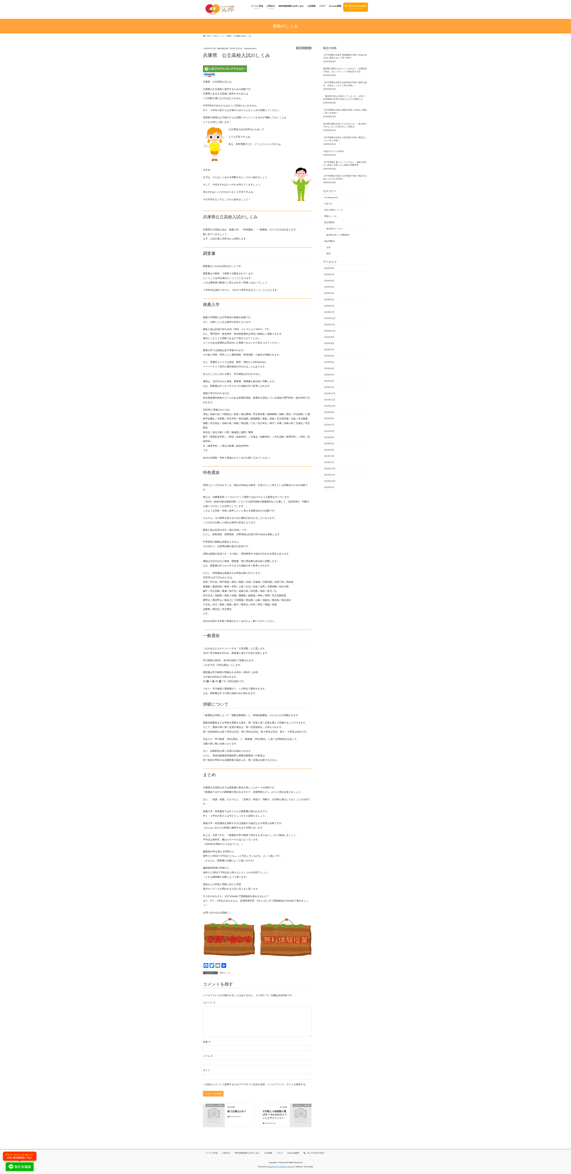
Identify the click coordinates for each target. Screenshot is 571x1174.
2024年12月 (329, 393)
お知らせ (328, 203)
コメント (209, 1002)
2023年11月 (329, 475)
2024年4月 (329, 443)
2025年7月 (329, 349)
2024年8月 (329, 418)
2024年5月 (329, 437)
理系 (328, 253)
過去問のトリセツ (334, 228)
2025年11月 (329, 324)
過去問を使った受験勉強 (337, 235)
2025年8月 (329, 343)
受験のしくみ (304, 48)
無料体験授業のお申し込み (247, 1153)
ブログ (280, 1153)
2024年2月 (329, 456)
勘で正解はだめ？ (237, 1111)
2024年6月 (329, 431)
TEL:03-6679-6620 (315, 1153)
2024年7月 (329, 424)
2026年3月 (329, 299)
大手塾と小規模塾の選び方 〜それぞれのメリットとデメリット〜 (274, 1114)
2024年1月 (329, 462)
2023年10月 (329, 481)
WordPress (272, 1167)
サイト (206, 1070)
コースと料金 (211, 1153)
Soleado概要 (293, 1153)
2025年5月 (329, 362)
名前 (207, 1042)
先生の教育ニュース (333, 210)
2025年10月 (329, 331)
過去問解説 (329, 241)
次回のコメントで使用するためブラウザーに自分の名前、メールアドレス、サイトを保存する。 (257, 1084)
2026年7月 (329, 274)
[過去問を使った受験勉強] (214, 1110)
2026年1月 (329, 312)
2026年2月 (329, 306)
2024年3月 (329, 450)
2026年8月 (329, 268)
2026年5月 (329, 287)
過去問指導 (329, 222)
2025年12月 (329, 318)
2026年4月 (329, 293)
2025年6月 (329, 356)
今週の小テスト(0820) (333, 151)
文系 (328, 247)
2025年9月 (329, 337)
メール (208, 1056)
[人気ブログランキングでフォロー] (225, 68)
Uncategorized (331, 197)
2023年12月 (329, 468)
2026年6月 (329, 280)
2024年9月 (329, 412)
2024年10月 (329, 406)
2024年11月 (329, 399)
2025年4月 (329, 368)
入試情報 (268, 1153)
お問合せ (226, 1153)
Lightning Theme (286, 1167)
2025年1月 (329, 387)
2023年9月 (329, 487)
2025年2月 (329, 381)
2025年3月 (329, 374)
